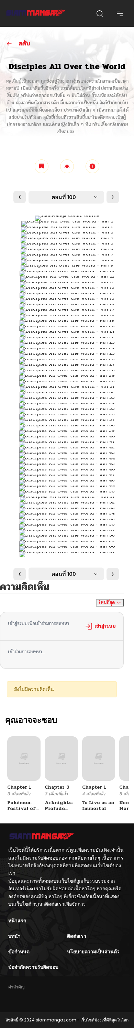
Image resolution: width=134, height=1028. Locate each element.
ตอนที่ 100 (64, 197)
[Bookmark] (41, 166)
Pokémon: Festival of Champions (21, 808)
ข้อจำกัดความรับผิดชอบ (33, 967)
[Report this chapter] (92, 166)
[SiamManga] (36, 13)
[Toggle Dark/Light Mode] (67, 166)
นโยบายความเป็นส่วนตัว (93, 951)
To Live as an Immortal (98, 805)
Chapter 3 (57, 787)
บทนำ (14, 936)
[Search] (99, 13)
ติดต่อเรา (76, 936)
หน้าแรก (17, 920)
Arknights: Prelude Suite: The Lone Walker (60, 811)
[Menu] (120, 13)
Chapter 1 (19, 787)
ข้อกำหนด (19, 951)
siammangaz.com (56, 1020)
